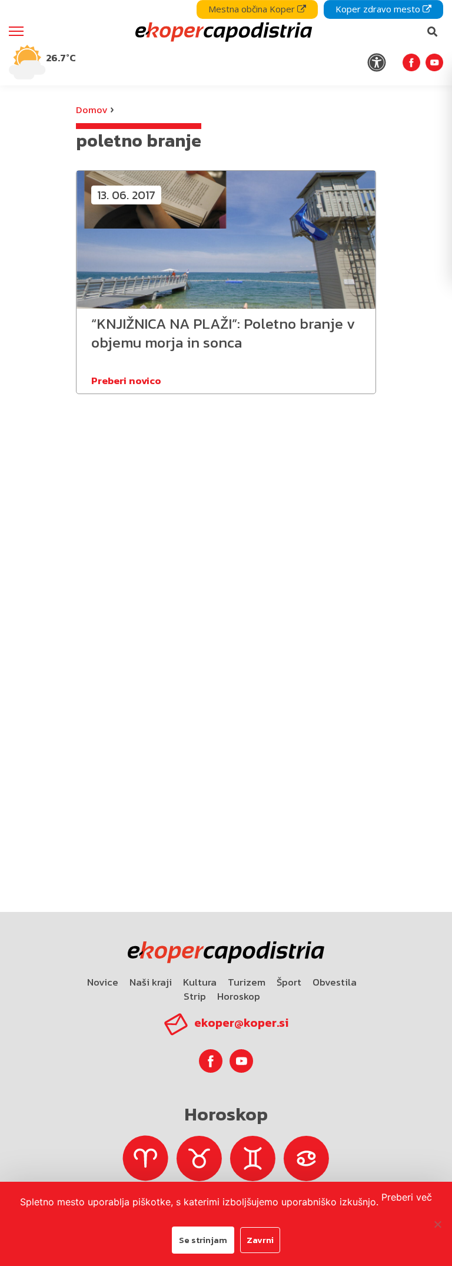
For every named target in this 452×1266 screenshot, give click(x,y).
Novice (102, 982)
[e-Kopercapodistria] (222, 32)
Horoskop (238, 996)
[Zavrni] (437, 1224)
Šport (289, 982)
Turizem (246, 982)
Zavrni (260, 1240)
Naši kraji (150, 982)
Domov (91, 109)
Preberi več (406, 1197)
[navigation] (226, 42)
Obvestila (335, 982)
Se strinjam (203, 1240)
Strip (195, 996)
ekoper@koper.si (241, 1023)
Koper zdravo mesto (379, 9)
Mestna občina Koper (252, 9)
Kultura (200, 982)
